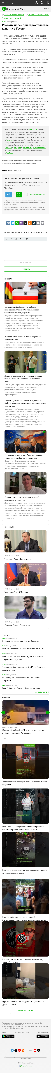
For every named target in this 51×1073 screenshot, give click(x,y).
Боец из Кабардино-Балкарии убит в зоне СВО (23, 648)
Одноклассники (39, 148)
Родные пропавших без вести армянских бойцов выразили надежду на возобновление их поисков (25, 403)
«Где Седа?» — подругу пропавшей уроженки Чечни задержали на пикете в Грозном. (23, 828)
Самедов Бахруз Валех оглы (17, 625)
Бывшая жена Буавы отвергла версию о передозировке (23, 338)
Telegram (9, 140)
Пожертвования (43, 1032)
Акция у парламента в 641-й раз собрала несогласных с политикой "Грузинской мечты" (23, 378)
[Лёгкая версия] (12, 3)
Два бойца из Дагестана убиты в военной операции (21, 679)
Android (31, 129)
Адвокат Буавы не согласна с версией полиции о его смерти (22, 498)
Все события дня (42, 692)
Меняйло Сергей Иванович (17, 592)
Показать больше (25, 1011)
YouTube (9, 153)
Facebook (8, 148)
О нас (4, 1032)
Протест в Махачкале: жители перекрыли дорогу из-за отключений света (24, 871)
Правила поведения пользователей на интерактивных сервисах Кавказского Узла (25, 1057)
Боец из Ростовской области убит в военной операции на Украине (22, 658)
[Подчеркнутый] (16, 239)
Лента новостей (15, 18)
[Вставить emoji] (26, 239)
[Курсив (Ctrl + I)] (11, 239)
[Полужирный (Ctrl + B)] (6, 239)
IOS (37, 129)
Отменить (25, 269)
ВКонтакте (27, 148)
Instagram (17, 148)
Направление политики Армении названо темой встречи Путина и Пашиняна (24, 456)
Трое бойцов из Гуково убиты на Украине (21, 688)
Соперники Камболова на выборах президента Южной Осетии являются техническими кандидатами (22, 309)
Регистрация (25, 262)
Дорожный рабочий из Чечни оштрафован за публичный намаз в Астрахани (23, 731)
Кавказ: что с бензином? (14, 15)
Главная (5, 18)
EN (7, 2)
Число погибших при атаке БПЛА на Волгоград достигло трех (24, 668)
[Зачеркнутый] (20, 239)
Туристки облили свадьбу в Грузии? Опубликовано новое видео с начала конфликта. (24, 918)
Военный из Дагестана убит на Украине (20, 640)
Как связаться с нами (22, 1032)
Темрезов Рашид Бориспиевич (18, 558)
